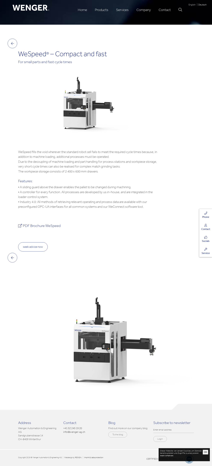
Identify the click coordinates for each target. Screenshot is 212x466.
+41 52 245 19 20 (72, 428)
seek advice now (33, 247)
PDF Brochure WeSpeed (42, 226)
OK (205, 452)
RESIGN (78, 457)
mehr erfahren (167, 455)
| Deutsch (201, 4)
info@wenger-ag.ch (74, 432)
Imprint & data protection (93, 457)
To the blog (117, 434)
